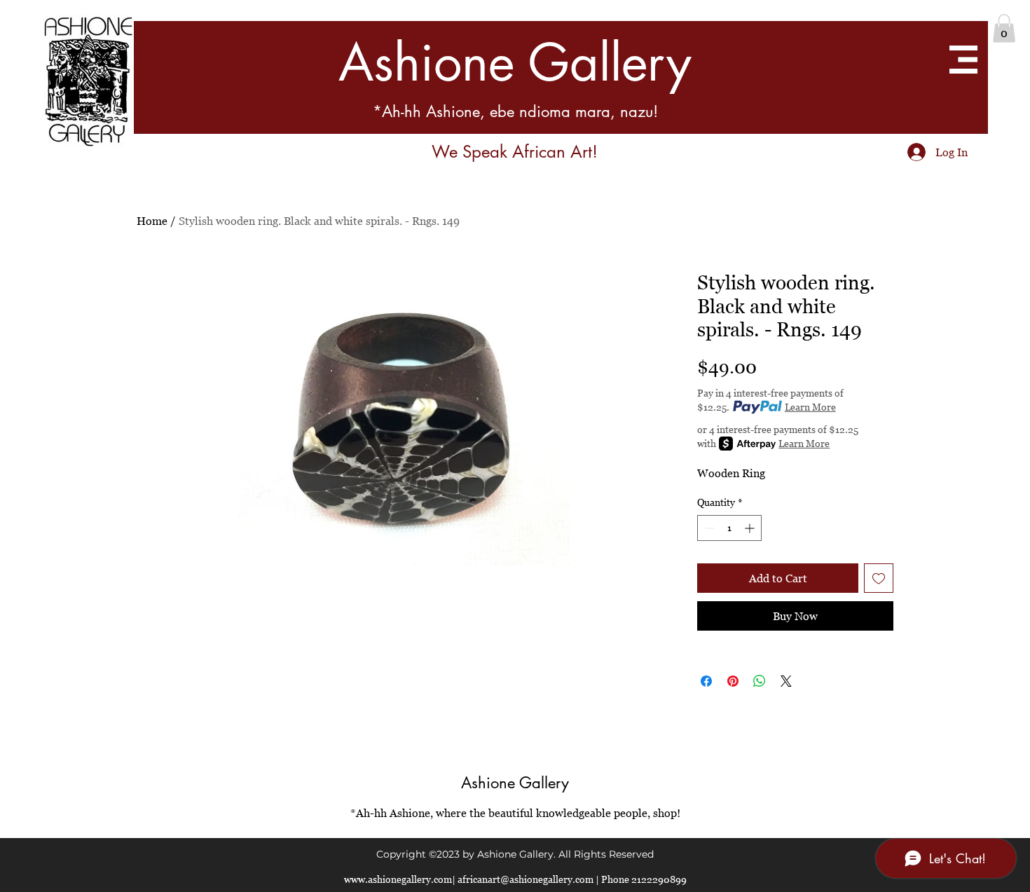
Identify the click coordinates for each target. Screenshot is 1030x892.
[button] (1004, 28)
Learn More (810, 407)
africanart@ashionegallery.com (525, 879)
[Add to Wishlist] (878, 578)
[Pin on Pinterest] (733, 681)
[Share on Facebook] (706, 681)
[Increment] (751, 528)
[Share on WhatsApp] (759, 681)
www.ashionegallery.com (398, 879)
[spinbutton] (729, 528)
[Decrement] (708, 528)
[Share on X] (786, 681)
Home (152, 220)
